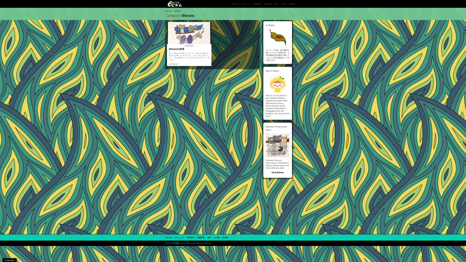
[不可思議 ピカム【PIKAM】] (174, 4)
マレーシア (246, 4)
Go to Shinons (278, 172)
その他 (283, 4)
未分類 (292, 4)
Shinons (235, 4)
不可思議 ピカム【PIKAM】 (183, 243)
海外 (276, 4)
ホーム (168, 11)
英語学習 (267, 4)
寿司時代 (257, 4)
